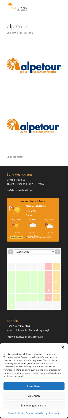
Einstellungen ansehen (34, 405)
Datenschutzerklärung (36, 413)
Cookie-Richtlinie (16, 413)
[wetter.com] (16, 238)
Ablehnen (34, 396)
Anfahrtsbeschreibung (20, 190)
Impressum (54, 413)
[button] (63, 347)
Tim (14, 32)
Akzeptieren (34, 386)
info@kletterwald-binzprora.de (25, 336)
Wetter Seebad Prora (33, 201)
